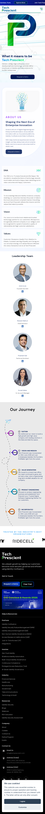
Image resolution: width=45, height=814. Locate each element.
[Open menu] (41, 9)
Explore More (16, 3)
